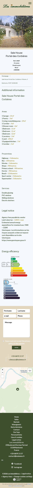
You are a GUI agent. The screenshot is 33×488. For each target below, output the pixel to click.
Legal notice (26, 474)
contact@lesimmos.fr (17, 456)
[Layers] (30, 370)
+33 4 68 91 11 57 (17, 356)
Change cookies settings (23, 477)
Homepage (5, 76)
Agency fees (7, 477)
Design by (18, 479)
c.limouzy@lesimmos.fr (17, 360)
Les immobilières (16, 442)
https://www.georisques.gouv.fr (14, 240)
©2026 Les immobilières (11, 474)
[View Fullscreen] (2, 376)
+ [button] (2, 370)
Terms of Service (18, 485)
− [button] (2, 372)
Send (16, 347)
